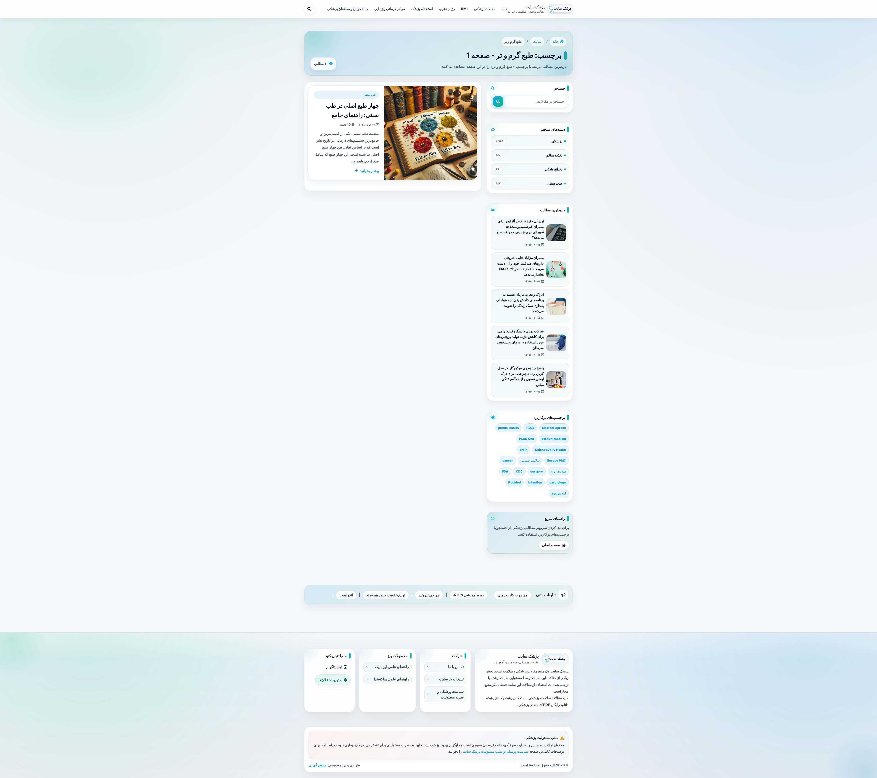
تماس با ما (455, 666)
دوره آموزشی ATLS (468, 595)
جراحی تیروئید (429, 595)
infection (535, 482)
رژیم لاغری (447, 9)
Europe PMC (556, 460)
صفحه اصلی (551, 545)
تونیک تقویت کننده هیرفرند (385, 595)
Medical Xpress (554, 428)
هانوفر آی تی (318, 765)
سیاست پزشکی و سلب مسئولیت (450, 694)
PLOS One (526, 439)
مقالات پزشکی (484, 9)
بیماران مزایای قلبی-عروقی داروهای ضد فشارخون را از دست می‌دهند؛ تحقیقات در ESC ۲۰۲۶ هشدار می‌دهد (520, 266)
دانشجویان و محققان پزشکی (347, 9)
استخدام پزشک (422, 9)
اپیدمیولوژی (558, 493)
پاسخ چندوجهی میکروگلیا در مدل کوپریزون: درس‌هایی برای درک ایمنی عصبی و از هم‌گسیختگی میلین (521, 376)
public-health (508, 428)
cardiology (557, 482)
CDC (519, 471)
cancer (507, 460)
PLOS (530, 428)
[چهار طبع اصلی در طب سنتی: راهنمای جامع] (430, 133)
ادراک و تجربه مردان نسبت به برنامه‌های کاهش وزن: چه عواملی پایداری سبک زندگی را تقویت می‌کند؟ (520, 302)
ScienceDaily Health (550, 449)
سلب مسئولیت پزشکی (542, 738)
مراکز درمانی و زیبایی (389, 9)
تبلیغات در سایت (451, 679)
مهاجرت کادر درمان (512, 595)
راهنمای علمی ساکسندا (391, 679)
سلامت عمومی (530, 460)
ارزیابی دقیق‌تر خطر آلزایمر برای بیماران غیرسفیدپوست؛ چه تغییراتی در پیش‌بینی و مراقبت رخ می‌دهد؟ (520, 229)
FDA (505, 471)
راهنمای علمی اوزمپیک (392, 666)
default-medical (554, 439)
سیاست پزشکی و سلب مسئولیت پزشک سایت (495, 751)
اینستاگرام (334, 667)
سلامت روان (558, 471)
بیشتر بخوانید (369, 170)
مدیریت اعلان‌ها (330, 679)
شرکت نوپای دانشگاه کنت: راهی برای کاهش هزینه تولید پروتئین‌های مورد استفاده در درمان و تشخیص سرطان (519, 339)
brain (524, 449)
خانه (505, 9)
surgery (536, 471)
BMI (464, 9)
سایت (537, 42)
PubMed (514, 482)
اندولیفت (346, 595)
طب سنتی (370, 95)
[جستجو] (309, 9)
